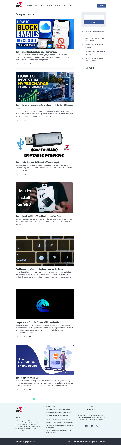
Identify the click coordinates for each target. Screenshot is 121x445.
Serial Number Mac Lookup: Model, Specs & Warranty (59, 412)
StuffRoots (18, 442)
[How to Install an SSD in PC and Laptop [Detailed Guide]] (44, 197)
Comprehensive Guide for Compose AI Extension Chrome (39, 322)
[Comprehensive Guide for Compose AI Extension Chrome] (45, 304)
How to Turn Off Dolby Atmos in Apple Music (57, 416)
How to (29, 6)
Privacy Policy (92, 442)
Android (49, 6)
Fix (42, 6)
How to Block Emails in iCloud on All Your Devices (36, 51)
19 (51, 399)
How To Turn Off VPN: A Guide (28, 377)
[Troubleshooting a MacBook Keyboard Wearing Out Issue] (45, 251)
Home (101, 5)
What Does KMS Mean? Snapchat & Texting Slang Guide (59, 422)
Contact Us (102, 442)
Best (36, 6)
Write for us (83, 442)
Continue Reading (22, 63)
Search (93, 22)
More (71, 6)
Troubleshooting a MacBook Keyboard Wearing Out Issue (39, 269)
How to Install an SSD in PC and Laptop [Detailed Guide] (39, 216)
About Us (75, 442)
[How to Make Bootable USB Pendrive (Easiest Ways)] (44, 143)
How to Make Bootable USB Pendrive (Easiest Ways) (37, 162)
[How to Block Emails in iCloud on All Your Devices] (45, 34)
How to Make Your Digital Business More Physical (58, 409)
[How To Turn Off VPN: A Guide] (45, 360)
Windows (58, 6)
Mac (65, 6)
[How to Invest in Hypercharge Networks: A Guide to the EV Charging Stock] (45, 87)
